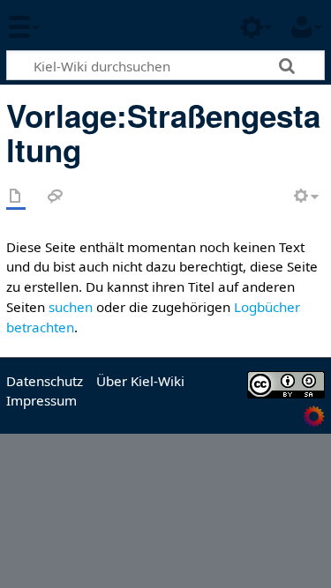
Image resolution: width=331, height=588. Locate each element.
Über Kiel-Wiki (140, 381)
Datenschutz (44, 381)
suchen (71, 307)
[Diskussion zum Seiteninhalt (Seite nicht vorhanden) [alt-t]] (55, 197)
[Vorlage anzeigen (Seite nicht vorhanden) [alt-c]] (16, 197)
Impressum (41, 400)
